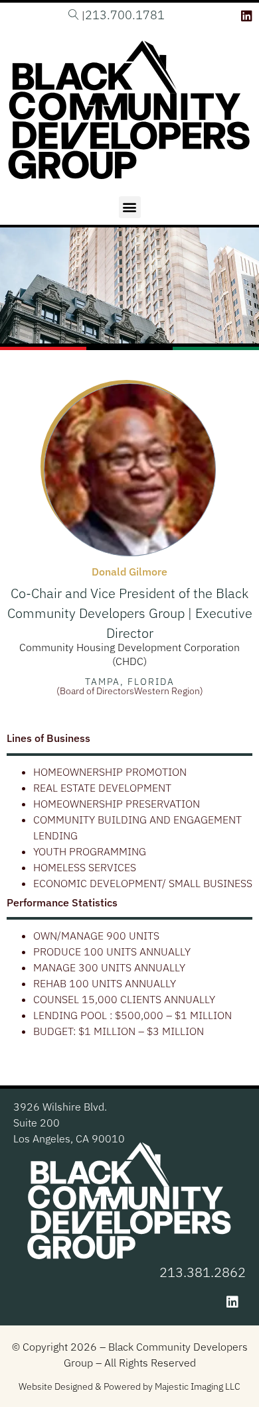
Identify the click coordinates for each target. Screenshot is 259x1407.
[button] (130, 207)
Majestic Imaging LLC (197, 1386)
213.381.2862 (202, 1272)
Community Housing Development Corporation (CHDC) (129, 654)
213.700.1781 (125, 15)
